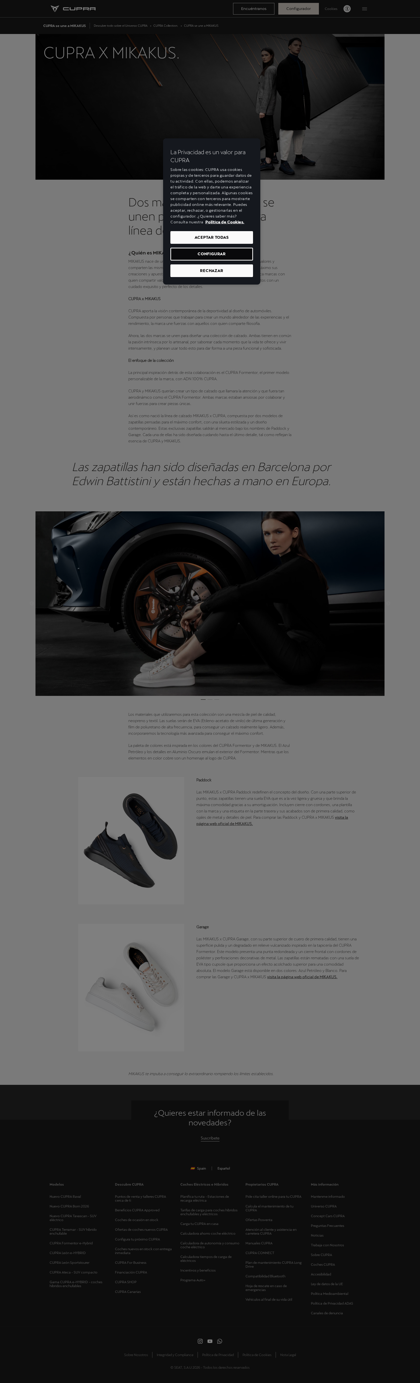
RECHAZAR (211, 270)
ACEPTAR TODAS (211, 237)
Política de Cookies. (225, 222)
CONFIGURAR (212, 254)
